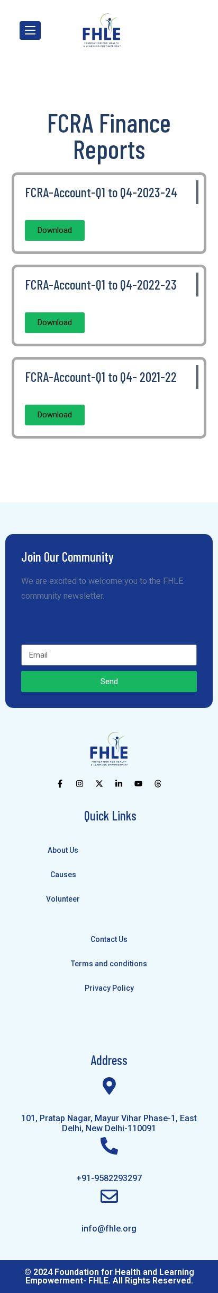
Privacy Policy (109, 988)
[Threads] (158, 784)
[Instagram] (80, 784)
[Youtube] (138, 784)
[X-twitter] (99, 784)
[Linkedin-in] (119, 784)
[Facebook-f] (60, 784)
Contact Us (109, 939)
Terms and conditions (109, 963)
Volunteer (63, 899)
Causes (63, 874)
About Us (63, 850)
